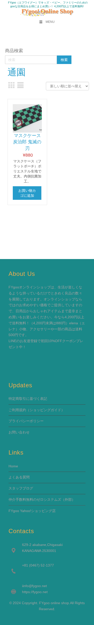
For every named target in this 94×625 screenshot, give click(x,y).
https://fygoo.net (35, 592)
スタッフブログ (21, 488)
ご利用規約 (17, 410)
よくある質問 (19, 477)
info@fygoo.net (35, 586)
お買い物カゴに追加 (27, 193)
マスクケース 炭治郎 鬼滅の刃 (27, 142)
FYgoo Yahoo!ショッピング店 (32, 511)
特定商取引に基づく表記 (28, 399)
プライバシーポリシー (26, 421)
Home (13, 466)
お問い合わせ (19, 432)
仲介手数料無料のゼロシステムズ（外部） (42, 499)
